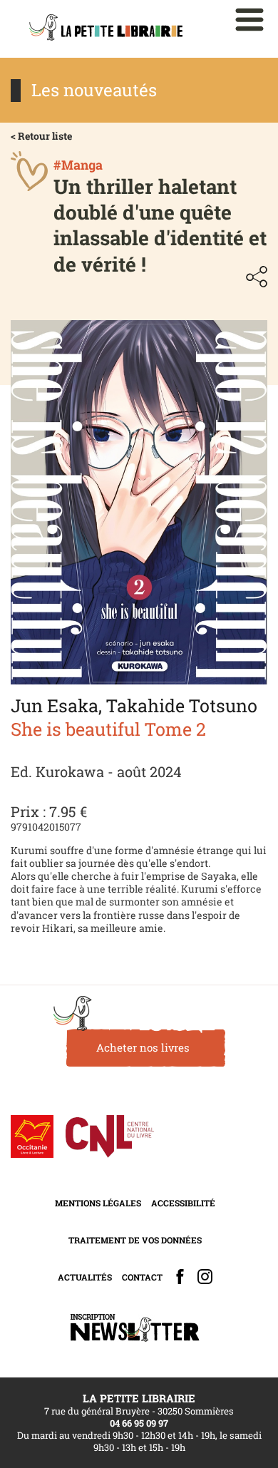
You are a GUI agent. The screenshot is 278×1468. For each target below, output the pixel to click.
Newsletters (135, 1328)
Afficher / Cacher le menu (249, 19)
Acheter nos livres (143, 1047)
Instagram (204, 1276)
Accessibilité (183, 1202)
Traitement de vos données (135, 1240)
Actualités (85, 1277)
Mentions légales (98, 1202)
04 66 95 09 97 (139, 1423)
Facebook (180, 1276)
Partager (256, 276)
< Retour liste (41, 136)
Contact (142, 1277)
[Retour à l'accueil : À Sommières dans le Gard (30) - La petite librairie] (105, 28)
